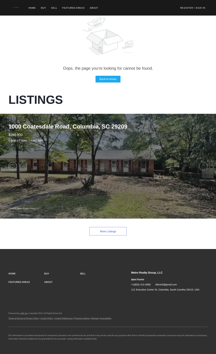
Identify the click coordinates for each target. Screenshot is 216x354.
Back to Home (108, 79)
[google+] (133, 297)
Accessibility (105, 318)
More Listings (108, 231)
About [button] (94, 8)
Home (32, 8)
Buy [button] (43, 8)
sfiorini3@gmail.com (166, 284)
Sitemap (95, 318)
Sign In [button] (200, 8)
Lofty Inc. (24, 313)
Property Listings (82, 318)
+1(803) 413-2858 (141, 284)
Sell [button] (54, 8)
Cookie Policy (46, 318)
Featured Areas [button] (73, 8)
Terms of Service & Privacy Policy (23, 318)
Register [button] (186, 8)
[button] (15, 7)
